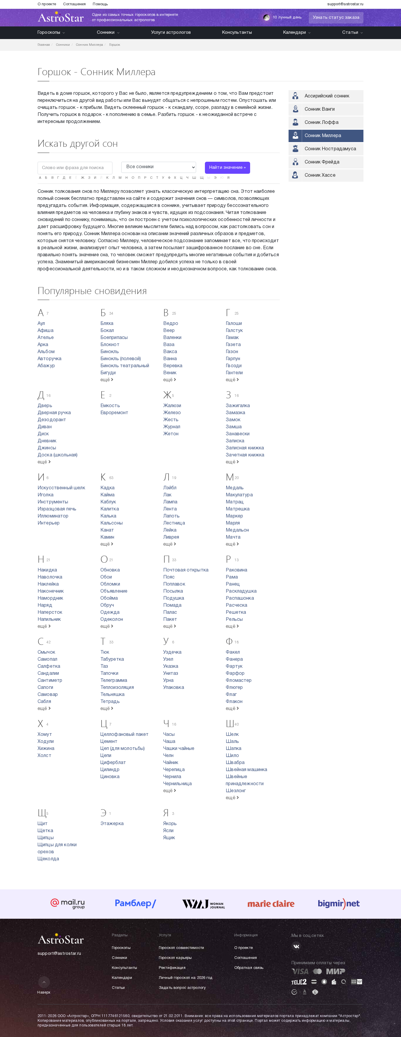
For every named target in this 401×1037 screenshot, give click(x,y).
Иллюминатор (53, 516)
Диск (43, 434)
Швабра (235, 763)
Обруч (107, 605)
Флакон (234, 702)
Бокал (107, 331)
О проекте (47, 4)
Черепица (174, 770)
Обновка (110, 570)
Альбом (46, 352)
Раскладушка (241, 591)
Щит (43, 824)
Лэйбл (170, 488)
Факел (233, 652)
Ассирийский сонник (327, 96)
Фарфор (235, 674)
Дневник (47, 441)
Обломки (110, 584)
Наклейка (48, 584)
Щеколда (48, 859)
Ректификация (172, 968)
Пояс (169, 577)
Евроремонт (114, 413)
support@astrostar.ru (345, 4)
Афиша (45, 331)
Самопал (47, 659)
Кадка (107, 488)
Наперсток (50, 613)
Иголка (45, 495)
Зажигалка (238, 406)
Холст (44, 756)
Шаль (232, 742)
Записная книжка (245, 448)
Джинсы (47, 448)
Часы (169, 735)
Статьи (350, 33)
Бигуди (108, 373)
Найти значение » (227, 168)
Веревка (173, 366)
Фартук (234, 667)
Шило (232, 756)
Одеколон (111, 620)
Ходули (46, 742)
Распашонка (240, 598)
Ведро (170, 324)
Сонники (106, 33)
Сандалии (48, 674)
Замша (234, 427)
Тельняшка (112, 695)
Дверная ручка (54, 413)
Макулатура (239, 495)
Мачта (233, 537)
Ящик (169, 838)
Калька (108, 516)
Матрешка (238, 509)
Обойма (109, 598)
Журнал (172, 427)
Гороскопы (49, 33)
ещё (105, 380)
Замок (233, 420)
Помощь (100, 4)
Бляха (107, 324)
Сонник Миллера (323, 136)
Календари (294, 33)
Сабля (44, 702)
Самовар (48, 695)
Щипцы (46, 838)
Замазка (235, 413)
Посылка (173, 591)
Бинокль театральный (124, 366)
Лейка (170, 530)
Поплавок (174, 584)
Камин (107, 537)
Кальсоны (111, 523)
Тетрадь (110, 702)
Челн (168, 756)
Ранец (233, 584)
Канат (107, 530)
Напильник (49, 620)
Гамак (232, 338)
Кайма (107, 495)
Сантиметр (50, 681)
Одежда (110, 613)
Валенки (172, 338)
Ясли (168, 831)
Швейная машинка (246, 770)
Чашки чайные (179, 749)
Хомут (45, 735)
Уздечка (172, 652)
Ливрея (171, 537)
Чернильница (177, 784)
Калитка (109, 509)
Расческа (236, 605)
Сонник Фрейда (322, 162)
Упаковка (173, 688)
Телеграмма (113, 681)
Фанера (234, 659)
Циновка (109, 777)
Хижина (46, 749)
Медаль (235, 488)
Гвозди (234, 366)
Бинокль (109, 352)
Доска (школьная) (57, 455)
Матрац (235, 502)
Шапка (233, 749)
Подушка (173, 598)
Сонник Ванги (320, 109)
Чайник (170, 763)
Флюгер (234, 688)
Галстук (234, 331)
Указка (170, 667)
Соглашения (74, 4)
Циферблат (113, 763)
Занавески (238, 434)
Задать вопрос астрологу (182, 988)
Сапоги (45, 688)
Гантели (234, 373)
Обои (106, 577)
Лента (170, 509)
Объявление (114, 591)
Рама (232, 577)
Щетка (45, 831)
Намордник (50, 598)
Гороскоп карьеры (175, 958)
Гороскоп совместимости (181, 948)
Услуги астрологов (171, 33)
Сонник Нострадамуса (330, 149)
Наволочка (50, 577)
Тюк (104, 652)
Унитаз (170, 674)
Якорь (170, 824)
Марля (233, 523)
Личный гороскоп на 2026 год (186, 978)
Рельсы (234, 620)
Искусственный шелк (61, 488)
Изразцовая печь (57, 509)
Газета (233, 345)
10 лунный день (287, 17)
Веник (170, 373)
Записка (235, 441)
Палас (170, 613)
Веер (169, 331)
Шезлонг (236, 791)
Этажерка (112, 824)
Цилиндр (109, 770)
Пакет (170, 620)
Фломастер (239, 681)
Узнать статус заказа (336, 18)
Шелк (232, 735)
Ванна (170, 359)
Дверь (45, 406)
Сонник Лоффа (321, 123)
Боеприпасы (114, 338)
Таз (104, 667)
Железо (172, 413)
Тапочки (109, 674)
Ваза (169, 345)
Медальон (237, 530)
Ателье (46, 338)
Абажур (46, 366)
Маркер (234, 516)
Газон (232, 352)
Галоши (234, 324)
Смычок (46, 652)
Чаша (169, 742)
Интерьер (49, 523)
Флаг (231, 695)
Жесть (171, 420)
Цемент (109, 742)
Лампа (170, 502)
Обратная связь (249, 968)
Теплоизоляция (117, 688)
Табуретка (112, 659)
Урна (168, 681)
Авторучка (49, 359)
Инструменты (53, 502)
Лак (167, 495)
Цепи (106, 756)
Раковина (236, 570)
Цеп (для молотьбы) (122, 749)
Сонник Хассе (320, 175)
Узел (168, 659)
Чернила (172, 777)
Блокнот (109, 345)
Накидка (47, 570)
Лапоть (171, 516)
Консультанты (237, 33)
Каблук (108, 502)
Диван (45, 427)
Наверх (44, 992)
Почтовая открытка (186, 570)
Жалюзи (172, 406)
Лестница (174, 523)
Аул (41, 324)
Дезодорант (52, 420)
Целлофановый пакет (124, 735)
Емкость (110, 406)
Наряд (45, 605)
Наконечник (51, 591)
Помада (172, 605)
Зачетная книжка (245, 455)
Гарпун (233, 359)
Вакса (170, 352)
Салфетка (49, 667)
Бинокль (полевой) (120, 359)
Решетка (236, 613)
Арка (43, 345)
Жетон (171, 434)
